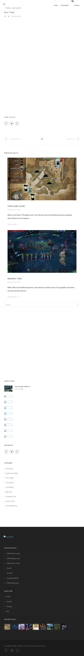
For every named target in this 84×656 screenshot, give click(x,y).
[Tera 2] (50, 627)
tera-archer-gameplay (22, 386)
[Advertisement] (42, 44)
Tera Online (10, 478)
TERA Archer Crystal (13, 553)
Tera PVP (9, 573)
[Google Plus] (17, 123)
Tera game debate (12, 578)
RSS (7, 611)
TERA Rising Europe (13, 558)
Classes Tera (10, 501)
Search (76, 5)
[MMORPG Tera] (42, 251)
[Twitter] (12, 123)
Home (56, 5)
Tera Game (9, 469)
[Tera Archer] (12, 4)
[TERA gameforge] (29, 627)
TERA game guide (16, 206)
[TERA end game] (21, 627)
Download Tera (11, 496)
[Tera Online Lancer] (64, 627)
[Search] (77, 305)
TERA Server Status (13, 563)
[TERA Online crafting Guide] (57, 627)
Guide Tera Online (12, 473)
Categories (65, 5)
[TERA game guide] (42, 179)
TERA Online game (12, 583)
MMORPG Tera (15, 278)
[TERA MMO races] (43, 627)
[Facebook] (6, 123)
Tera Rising (9, 487)
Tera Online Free (16, 16)
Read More (12, 224)
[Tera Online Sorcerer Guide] (36, 627)
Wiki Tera (9, 492)
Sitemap (9, 606)
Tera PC (9, 568)
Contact (9, 601)
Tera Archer (10, 483)
